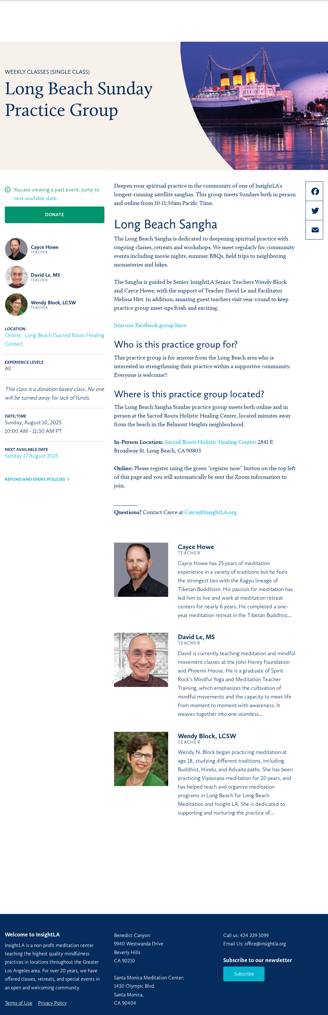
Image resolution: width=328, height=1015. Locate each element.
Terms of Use (18, 1003)
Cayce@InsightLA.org (210, 512)
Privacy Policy (52, 1003)
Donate (54, 214)
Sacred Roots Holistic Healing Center (210, 441)
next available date (35, 198)
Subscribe (244, 974)
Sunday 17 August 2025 (31, 455)
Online (12, 335)
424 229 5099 (254, 935)
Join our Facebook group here (150, 325)
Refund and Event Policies (35, 479)
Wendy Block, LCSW (53, 305)
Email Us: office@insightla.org (254, 944)
